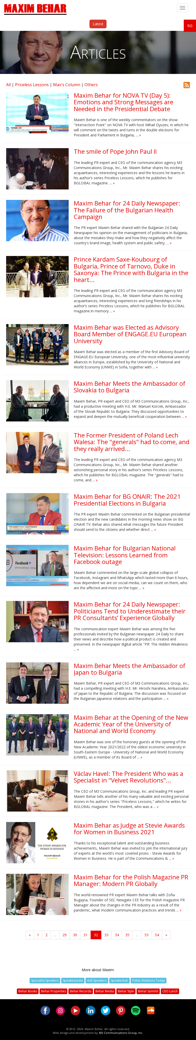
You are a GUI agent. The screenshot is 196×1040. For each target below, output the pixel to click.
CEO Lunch (170, 991)
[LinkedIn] (90, 1010)
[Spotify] (135, 1010)
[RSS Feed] (186, 84)
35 (127, 934)
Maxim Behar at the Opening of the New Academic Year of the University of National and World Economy (131, 724)
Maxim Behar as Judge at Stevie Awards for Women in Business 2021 (129, 828)
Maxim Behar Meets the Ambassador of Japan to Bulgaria (129, 668)
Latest (98, 23)
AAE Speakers (97, 980)
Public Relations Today (148, 980)
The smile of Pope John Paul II (115, 151)
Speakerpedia (73, 980)
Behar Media (104, 991)
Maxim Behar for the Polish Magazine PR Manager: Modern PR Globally (131, 880)
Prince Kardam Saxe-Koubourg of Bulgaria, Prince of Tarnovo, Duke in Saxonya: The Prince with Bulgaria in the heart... (131, 269)
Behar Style (126, 991)
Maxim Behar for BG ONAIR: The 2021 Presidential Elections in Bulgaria (127, 499)
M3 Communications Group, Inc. (121, 1033)
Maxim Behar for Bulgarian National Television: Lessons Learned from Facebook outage (125, 555)
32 (96, 934)
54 (157, 934)
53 (146, 934)
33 (106, 934)
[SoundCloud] (150, 1010)
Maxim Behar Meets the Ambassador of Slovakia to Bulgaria (129, 386)
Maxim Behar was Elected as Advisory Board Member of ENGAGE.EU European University (130, 334)
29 (65, 934)
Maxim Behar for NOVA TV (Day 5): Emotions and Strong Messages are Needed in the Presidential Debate (123, 102)
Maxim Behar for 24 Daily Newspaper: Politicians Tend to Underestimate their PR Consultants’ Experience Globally (130, 611)
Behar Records (80, 991)
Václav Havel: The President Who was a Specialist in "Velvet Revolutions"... (128, 776)
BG (189, 25)
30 (75, 934)
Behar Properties (53, 991)
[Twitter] (105, 1010)
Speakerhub (119, 980)
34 (117, 934)
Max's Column (66, 84)
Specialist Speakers (45, 980)
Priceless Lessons (32, 84)
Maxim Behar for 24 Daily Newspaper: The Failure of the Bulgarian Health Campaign (127, 210)
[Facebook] (45, 1010)
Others (91, 84)
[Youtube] (75, 1010)
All (8, 84)
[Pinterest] (120, 1010)
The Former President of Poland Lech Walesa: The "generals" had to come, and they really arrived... (131, 442)
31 (85, 934)
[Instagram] (60, 1010)
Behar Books (27, 991)
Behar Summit (148, 991)
